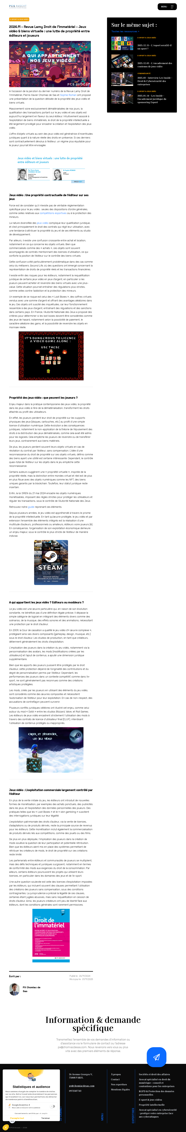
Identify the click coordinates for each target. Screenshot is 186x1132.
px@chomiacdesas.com (81, 1085)
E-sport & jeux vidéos (150, 1099)
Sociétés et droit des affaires (154, 1074)
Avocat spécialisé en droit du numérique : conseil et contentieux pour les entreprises (156, 1083)
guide (31, 506)
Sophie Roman (68, 95)
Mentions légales (120, 1089)
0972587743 (75, 1090)
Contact (115, 1079)
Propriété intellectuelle (152, 1104)
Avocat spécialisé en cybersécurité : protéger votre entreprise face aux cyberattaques (158, 1113)
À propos (116, 1074)
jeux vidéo (42, 223)
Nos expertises (119, 1084)
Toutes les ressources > (125, 31)
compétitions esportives (53, 213)
